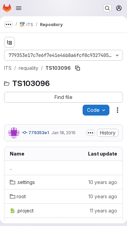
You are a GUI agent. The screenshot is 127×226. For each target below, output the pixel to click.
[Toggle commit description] (90, 133)
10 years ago (102, 182)
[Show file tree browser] (9, 42)
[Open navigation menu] (18, 8)
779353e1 (38, 132)
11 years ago (103, 210)
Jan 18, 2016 (63, 132)
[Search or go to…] (107, 8)
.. (11, 168)
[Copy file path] (77, 68)
